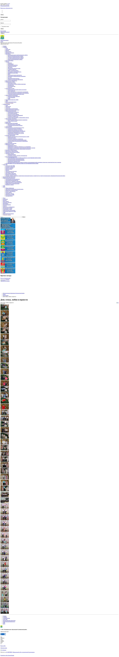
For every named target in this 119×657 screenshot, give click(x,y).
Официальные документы (10, 118)
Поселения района (9, 60)
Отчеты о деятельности (10, 191)
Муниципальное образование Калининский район (13, 293)
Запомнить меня (5, 26)
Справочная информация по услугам (16, 132)
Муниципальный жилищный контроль (16, 160)
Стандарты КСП (8, 195)
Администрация (6, 104)
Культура (10, 62)
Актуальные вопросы (12, 113)
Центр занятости (11, 90)
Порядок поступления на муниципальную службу (18, 136)
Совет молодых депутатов (11, 171)
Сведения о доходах (9, 153)
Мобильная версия (4, 40)
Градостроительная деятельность (15, 75)
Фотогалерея (5, 295)
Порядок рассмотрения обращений (15, 115)
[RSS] (117, 302)
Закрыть (2, 33)
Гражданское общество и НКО (11, 99)
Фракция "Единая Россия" (11, 174)
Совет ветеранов (11, 97)
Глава (6, 105)
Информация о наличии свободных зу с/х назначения (19, 146)
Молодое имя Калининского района (15, 56)
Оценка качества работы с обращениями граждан (18, 117)
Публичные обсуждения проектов (15, 125)
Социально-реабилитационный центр (16, 94)
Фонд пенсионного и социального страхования (18, 91)
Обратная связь (3, 647)
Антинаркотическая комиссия (11, 180)
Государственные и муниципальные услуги (14, 127)
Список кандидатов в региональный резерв (17, 140)
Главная (4, 46)
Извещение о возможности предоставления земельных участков (21, 147)
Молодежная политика (13, 65)
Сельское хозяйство (12, 69)
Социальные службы (9, 88)
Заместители (8, 106)
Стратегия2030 (8, 126)
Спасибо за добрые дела (13, 116)
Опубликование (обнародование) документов (17, 119)
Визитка (7, 50)
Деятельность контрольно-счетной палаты (14, 189)
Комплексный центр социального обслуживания (18, 93)
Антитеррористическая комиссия (12, 179)
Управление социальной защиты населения (17, 89)
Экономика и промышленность (14, 71)
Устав (6, 48)
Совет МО (5, 164)
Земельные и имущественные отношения (16, 76)
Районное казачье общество (14, 96)
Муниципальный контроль (13, 78)
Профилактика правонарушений (12, 183)
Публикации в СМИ (9, 194)
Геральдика (7, 49)
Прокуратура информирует (11, 80)
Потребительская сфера (13, 72)
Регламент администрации (11, 150)
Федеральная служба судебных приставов (17, 84)
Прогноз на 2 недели (5, 281)
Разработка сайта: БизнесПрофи (7, 655)
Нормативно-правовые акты (14, 161)
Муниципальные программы (11, 123)
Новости (7, 170)
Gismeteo (7, 279)
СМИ (6, 100)
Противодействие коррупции (9, 176)
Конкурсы (10, 142)
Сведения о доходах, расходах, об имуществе (17, 155)
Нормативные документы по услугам (16, 133)
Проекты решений (9, 167)
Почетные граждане (9, 52)
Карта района (8, 51)
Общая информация (9, 188)
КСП (4, 186)
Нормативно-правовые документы (15, 129)
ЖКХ (9, 74)
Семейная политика (12, 66)
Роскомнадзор (11, 85)
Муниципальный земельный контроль (16, 159)
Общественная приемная (10, 110)
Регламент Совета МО (10, 166)
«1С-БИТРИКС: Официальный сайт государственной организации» (20, 652)
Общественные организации (11, 95)
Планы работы (8, 192)
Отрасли (7, 61)
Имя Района (8, 53)
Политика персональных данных (12, 152)
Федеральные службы (10, 81)
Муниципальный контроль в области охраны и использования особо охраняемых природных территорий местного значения (34, 162)
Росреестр (10, 87)
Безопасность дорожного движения (12, 181)
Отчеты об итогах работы (13, 114)
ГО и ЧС (10, 77)
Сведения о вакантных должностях (15, 138)
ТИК (4, 185)
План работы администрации (11, 151)
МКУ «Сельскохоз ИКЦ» (13, 70)
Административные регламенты (15, 128)
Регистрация (3, 30)
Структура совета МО (10, 165)
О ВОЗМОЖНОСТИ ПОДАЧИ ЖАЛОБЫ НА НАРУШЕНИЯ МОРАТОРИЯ (24, 157)
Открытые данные (9, 103)
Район (4, 294)
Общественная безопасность (9, 178)
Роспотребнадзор (11, 86)
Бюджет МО (8, 122)
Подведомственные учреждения (12, 109)
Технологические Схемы (13, 134)
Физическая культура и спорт (14, 68)
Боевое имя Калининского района (15, 59)
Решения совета (8, 169)
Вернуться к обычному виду (6, 8)
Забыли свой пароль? (4, 32)
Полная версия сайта (4, 5)
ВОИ (9, 98)
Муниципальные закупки (10, 143)
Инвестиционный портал (10, 102)
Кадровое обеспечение (10, 135)
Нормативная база (12, 137)
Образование (10, 63)
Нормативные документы (13, 112)
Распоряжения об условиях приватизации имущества (19, 148)
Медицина (10, 67)
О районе (5, 47)
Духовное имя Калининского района (15, 57)
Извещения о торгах (9, 144)
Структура (7, 107)
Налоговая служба (12, 82)
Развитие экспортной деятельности (15, 79)
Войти (2, 14)
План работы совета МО (10, 173)
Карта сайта (3, 645)
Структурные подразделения (11, 108)
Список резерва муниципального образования (18, 141)
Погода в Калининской (5, 278)
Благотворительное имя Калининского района (18, 55)
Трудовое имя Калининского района (15, 58)
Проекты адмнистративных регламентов (16, 131)
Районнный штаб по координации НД (13, 182)
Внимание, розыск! (9, 184)
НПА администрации (12, 121)
